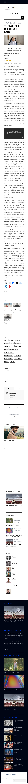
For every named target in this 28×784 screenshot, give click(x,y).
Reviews (6, 361)
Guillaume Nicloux (8, 352)
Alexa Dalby (18, 340)
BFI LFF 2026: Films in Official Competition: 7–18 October (14, 536)
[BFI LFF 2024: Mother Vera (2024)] (8, 316)
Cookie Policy (4, 778)
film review (18, 346)
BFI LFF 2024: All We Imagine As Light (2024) (18, 751)
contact (14, 644)
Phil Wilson (16, 522)
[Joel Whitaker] (8, 591)
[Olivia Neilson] (8, 585)
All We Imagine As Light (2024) (18, 743)
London (16, 532)
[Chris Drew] (8, 574)
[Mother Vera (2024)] (17, 305)
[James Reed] (8, 569)
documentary (17, 520)
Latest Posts (19, 388)
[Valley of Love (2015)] (8, 305)
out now (16, 539)
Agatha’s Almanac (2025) (12, 525)
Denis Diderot (18, 343)
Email (6, 381)
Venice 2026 (17, 543)
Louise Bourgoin (8, 358)
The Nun (12, 361)
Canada (19, 519)
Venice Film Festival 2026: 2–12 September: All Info (14, 506)
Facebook (7, 370)
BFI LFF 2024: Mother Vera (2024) (7, 321)
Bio (9, 388)
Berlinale (6, 343)
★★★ (17, 22)
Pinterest (7, 374)
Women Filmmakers (10, 524)
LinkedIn (7, 379)
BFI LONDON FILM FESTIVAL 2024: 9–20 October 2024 (18, 758)
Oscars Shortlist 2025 (18, 736)
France (6, 23)
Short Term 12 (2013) (14, 408)
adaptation (11, 340)
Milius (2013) (14, 415)
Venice (19, 541)
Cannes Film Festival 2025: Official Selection (19, 729)
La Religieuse (17, 355)
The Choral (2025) (10, 440)
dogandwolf (7, 346)
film (13, 346)
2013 (5, 340)
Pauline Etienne (17, 358)
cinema (12, 343)
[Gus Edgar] (8, 580)
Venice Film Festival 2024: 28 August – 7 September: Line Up (18, 766)
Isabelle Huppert (8, 355)
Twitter (6, 372)
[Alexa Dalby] (8, 558)
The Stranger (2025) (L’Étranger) (18, 721)
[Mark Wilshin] (8, 563)
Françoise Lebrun (13, 349)
